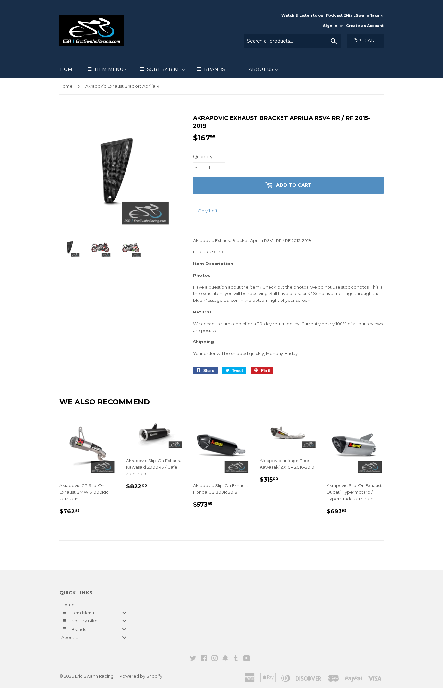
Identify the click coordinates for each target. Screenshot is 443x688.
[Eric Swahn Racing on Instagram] (214, 659)
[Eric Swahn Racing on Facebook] (203, 659)
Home (66, 86)
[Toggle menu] (124, 612)
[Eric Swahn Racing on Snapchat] (225, 659)
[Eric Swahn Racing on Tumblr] (236, 659)
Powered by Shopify (140, 676)
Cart (370, 40)
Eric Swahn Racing (94, 676)
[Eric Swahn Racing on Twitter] (193, 659)
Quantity (203, 157)
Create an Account (365, 25)
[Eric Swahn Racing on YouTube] (246, 659)
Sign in (330, 25)
